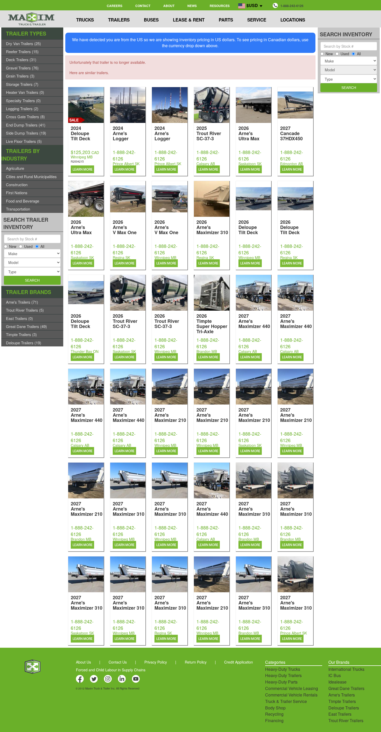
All (42, 246)
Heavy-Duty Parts (281, 682)
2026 (248, 133)
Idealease (337, 682)
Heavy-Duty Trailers (283, 675)
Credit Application (238, 662)
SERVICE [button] (256, 20)
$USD (252, 5)
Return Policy (196, 662)
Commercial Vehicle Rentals (291, 695)
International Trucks (346, 669)
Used (28, 246)
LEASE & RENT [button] (188, 20)
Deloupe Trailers (343, 708)
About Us (83, 662)
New (12, 246)
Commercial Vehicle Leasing (291, 688)
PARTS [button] (226, 20)
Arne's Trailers (341, 695)
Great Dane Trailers (346, 688)
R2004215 (77, 161)
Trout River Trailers (345, 720)
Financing (274, 720)
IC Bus (334, 675)
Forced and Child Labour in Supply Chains (110, 669)
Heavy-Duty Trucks (282, 669)
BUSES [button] (151, 20)
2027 (291, 133)
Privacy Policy (155, 662)
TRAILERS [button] (119, 20)
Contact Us (118, 662)
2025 (208, 133)
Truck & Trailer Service (286, 701)
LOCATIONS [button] (292, 20)
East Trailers (339, 714)
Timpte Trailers (342, 701)
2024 (80, 133)
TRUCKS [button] (85, 20)
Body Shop (275, 708)
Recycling (274, 714)
